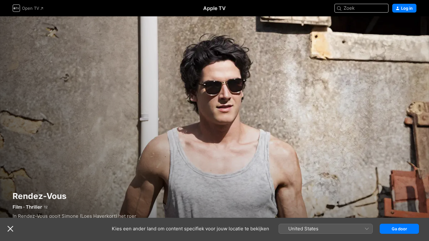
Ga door (399, 228)
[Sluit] (10, 229)
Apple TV (214, 8)
